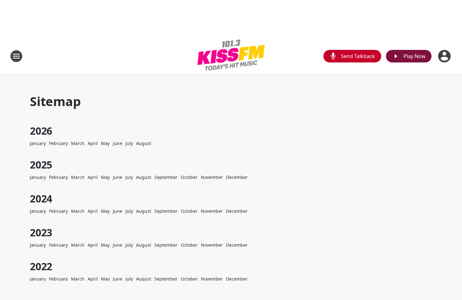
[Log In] (445, 56)
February (58, 143)
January (38, 143)
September (166, 177)
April (93, 143)
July (129, 143)
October (189, 177)
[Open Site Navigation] (16, 56)
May (105, 143)
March (78, 143)
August (143, 143)
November (212, 177)
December (237, 177)
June (117, 143)
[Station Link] (231, 56)
